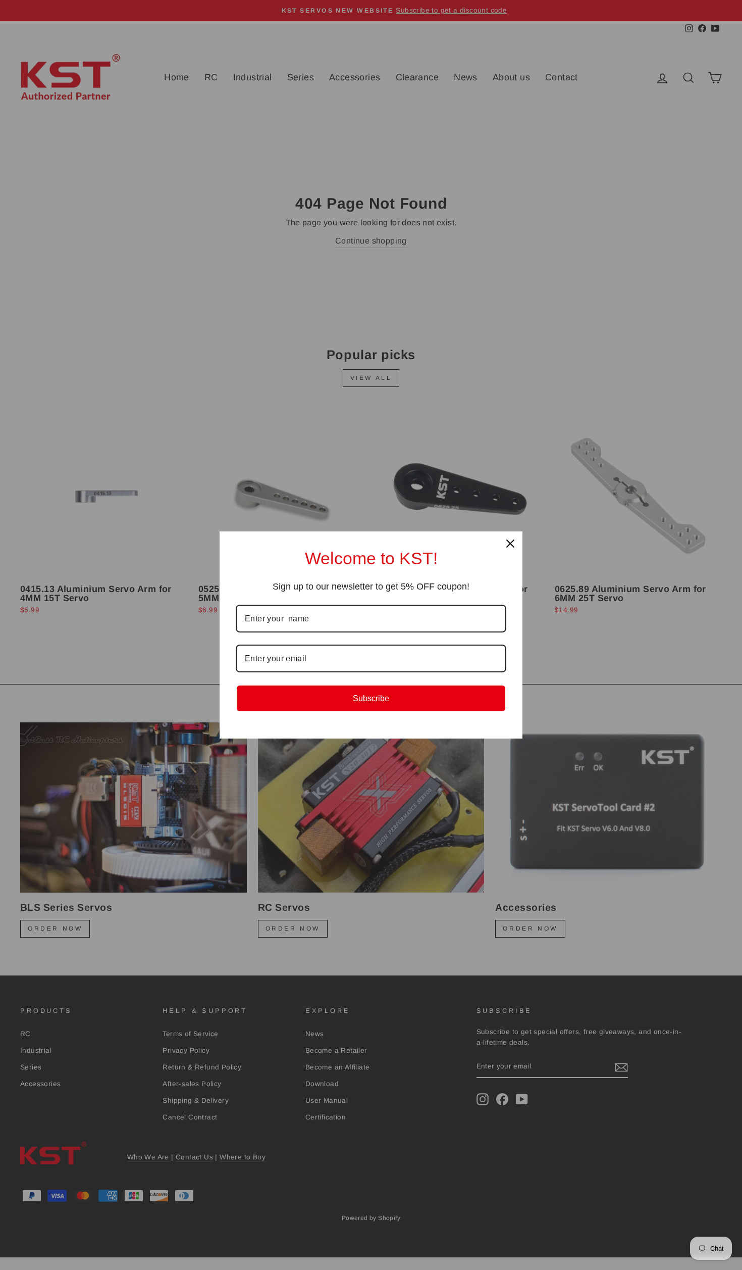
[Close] (510, 543)
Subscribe (371, 698)
